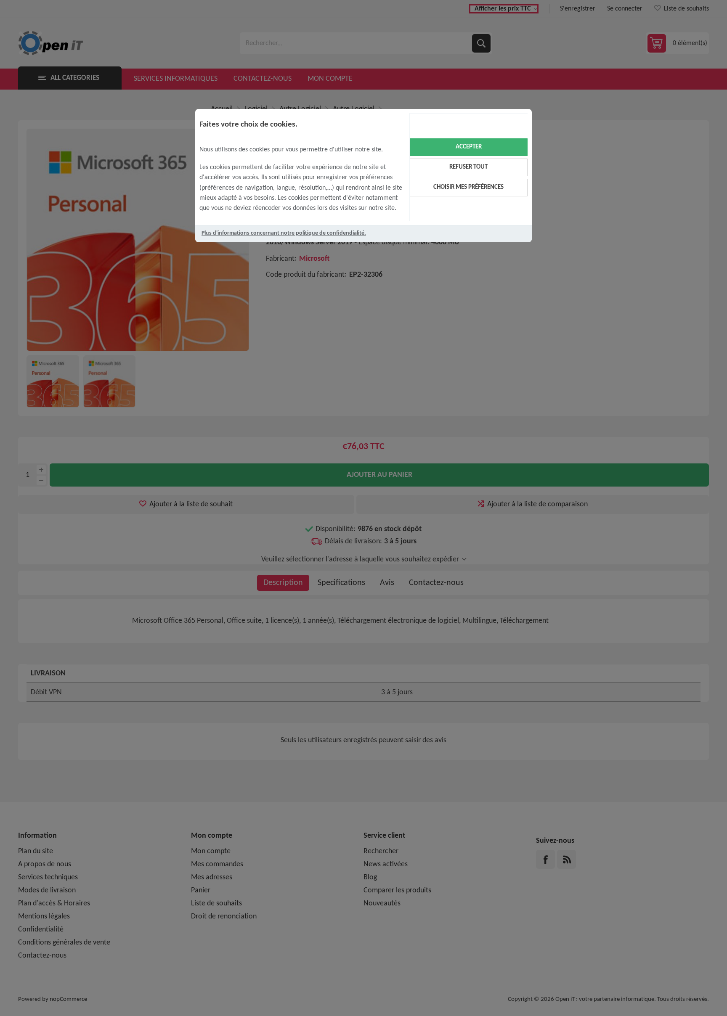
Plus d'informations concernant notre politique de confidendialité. (284, 233)
